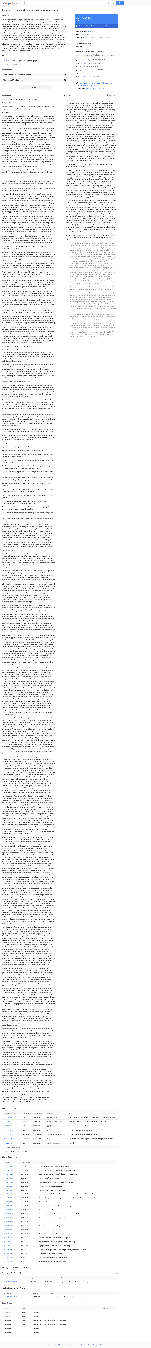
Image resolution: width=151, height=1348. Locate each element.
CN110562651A (9, 1117)
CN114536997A (8, 1198)
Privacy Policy (92, 1345)
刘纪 (88, 34)
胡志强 (84, 34)
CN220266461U (9, 1143)
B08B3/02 (9, 61)
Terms (83, 1345)
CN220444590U (8, 1222)
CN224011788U (8, 1257)
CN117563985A (8, 1206)
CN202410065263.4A (10, 1282)
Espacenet (88, 88)
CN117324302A (8, 1238)
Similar (108, 26)
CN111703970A (8, 1230)
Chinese (90, 31)
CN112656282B (8, 1186)
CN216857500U (8, 1210)
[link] (20, 61)
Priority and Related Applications (86, 85)
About (50, 1345)
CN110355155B (8, 1214)
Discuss (105, 88)
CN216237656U (8, 1242)
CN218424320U (8, 1226)
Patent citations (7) (85, 83)
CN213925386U (8, 1170)
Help (101, 1345)
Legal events (96, 83)
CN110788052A (8, 1178)
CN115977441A (9, 1139)
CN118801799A (8, 1234)
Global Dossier (97, 88)
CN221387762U (8, 1202)
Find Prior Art (97, 26)
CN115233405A (9, 1134)
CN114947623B (8, 1254)
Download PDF (83, 26)
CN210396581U (8, 1190)
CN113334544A (8, 1250)
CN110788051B (8, 1166)
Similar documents (107, 83)
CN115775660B (8, 1218)
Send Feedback (60, 1345)
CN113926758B (8, 1261)
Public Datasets (73, 1345)
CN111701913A (9, 1126)
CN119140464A (8, 1194)
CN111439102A (9, 1121)
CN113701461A (8, 1246)
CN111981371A (9, 1130)
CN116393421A (8, 1182)
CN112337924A (8, 1174)
